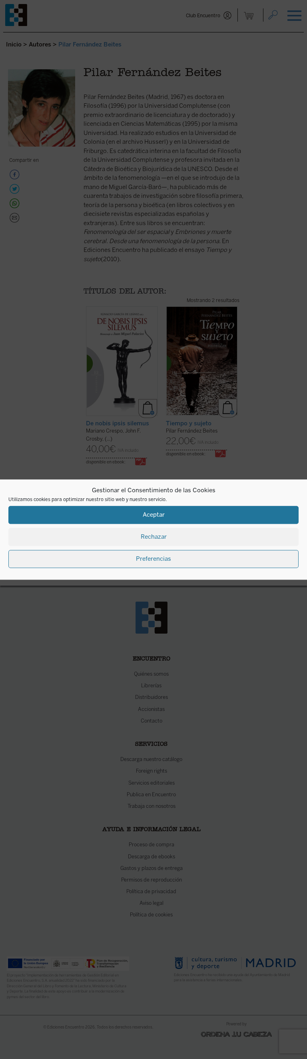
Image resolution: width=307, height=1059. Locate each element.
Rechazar (154, 536)
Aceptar (154, 514)
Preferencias (153, 558)
